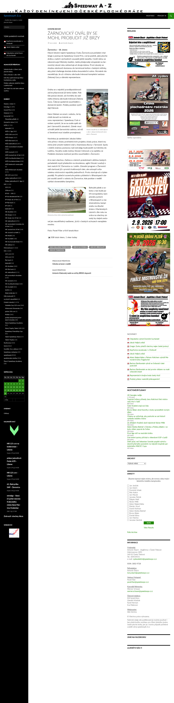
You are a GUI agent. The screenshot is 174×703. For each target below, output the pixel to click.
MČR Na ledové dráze (12, 161)
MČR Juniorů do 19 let (12, 155)
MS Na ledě (9, 287)
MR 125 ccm (9, 175)
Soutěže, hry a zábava (11, 349)
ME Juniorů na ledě (11, 232)
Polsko (7, 314)
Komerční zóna (9, 122)
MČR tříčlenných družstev (13, 169)
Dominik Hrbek (135, 490)
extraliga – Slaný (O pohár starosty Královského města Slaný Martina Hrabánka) (13, 502)
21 (17, 390)
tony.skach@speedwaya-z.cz (138, 573)
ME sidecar (8, 245)
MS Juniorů (9, 281)
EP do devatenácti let (12, 196)
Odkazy (6, 413)
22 (20, 390)
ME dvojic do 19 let (11, 218)
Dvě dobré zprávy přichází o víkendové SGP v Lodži (147, 438)
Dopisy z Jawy (8, 104)
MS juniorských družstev (13, 275)
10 (5, 387)
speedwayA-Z (8, 355)
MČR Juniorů (9, 152)
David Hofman (135, 509)
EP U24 (7, 205)
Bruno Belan (134, 513)
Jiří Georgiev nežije (134, 395)
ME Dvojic (8, 215)
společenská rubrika (10, 358)
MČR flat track (10, 140)
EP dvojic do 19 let (11, 199)
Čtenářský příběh (10, 119)
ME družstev (9, 212)
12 (11, 387)
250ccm (8, 190)
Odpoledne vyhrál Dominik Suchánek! (144, 339)
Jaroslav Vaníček (135, 520)
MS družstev (9, 266)
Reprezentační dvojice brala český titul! (145, 375)
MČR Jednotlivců (11, 143)
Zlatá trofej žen (10, 293)
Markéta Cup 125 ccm (12, 305)
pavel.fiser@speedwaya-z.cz (138, 582)
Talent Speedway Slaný (13, 337)
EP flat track (9, 202)
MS (5, 251)
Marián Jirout (134, 506)
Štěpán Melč (134, 499)
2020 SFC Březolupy (97, 247)
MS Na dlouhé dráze (12, 284)
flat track (8, 260)
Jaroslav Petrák (135, 497)
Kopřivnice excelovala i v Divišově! (143, 350)
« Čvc (6, 400)
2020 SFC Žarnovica (57, 250)
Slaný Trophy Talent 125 (13, 328)
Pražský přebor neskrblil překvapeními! (145, 379)
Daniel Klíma (134, 516)
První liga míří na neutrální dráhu (140, 433)
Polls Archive (132, 532)
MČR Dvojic (9, 137)
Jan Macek (133, 495)
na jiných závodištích (11, 299)
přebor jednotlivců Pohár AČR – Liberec (14, 461)
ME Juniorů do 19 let (12, 229)
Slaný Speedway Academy (14, 323)
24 (5, 393)
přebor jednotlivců (11, 178)
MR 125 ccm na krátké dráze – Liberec (13, 447)
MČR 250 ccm (10, 134)
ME (5, 184)
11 (8, 387)
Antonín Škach (67, 43)
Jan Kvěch (133, 488)
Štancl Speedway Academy (13, 361)
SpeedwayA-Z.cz (12, 16)
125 (6, 187)
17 (5, 390)
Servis (6, 346)
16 (23, 387)
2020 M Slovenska (80, 247)
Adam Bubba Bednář (137, 511)
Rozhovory (7, 343)
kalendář (8, 128)
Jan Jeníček (133, 486)
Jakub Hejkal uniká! (137, 343)
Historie (6, 113)
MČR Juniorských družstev (14, 146)
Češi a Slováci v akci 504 (12, 74)
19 (11, 390)
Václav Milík (133, 502)
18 (8, 390)
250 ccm (8, 257)
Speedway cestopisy (10, 352)
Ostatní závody (54, 29)
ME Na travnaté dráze (12, 242)
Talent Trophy (9, 340)
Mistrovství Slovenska (12, 308)
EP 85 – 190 (9, 193)
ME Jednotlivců (10, 221)
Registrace (150, 15)
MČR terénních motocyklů (14, 164)
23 (23, 390)
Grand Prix (7, 110)
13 (14, 387)
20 (14, 390)
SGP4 (7, 290)
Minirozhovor (8, 248)
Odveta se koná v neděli (61, 262)
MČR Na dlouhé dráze (12, 158)
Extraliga (7, 107)
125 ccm (8, 254)
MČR (5, 125)
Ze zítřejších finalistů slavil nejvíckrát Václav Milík (146, 423)
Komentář (7, 116)
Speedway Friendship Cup (14, 331)
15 (20, 387)
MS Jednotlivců (10, 272)
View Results (149, 528)
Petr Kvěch (133, 493)
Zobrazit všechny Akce (13, 516)
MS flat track (9, 269)
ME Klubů (8, 235)
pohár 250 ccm (10, 311)
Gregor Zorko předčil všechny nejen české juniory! (149, 346)
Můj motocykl (8, 296)
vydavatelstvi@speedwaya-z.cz (145, 559)
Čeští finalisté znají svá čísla (138, 406)
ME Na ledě (9, 238)
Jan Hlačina (133, 518)
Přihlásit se (161, 15)
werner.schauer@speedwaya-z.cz (140, 591)
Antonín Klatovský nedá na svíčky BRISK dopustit (71, 271)
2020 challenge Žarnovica (60, 247)
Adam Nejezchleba (136, 504)
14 (17, 387)
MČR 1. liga (9, 131)
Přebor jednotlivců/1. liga (13, 181)
